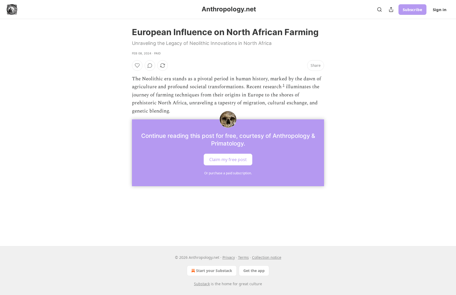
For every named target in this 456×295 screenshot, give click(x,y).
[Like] (137, 65)
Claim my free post (228, 159)
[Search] (379, 9)
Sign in (439, 9)
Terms (243, 257)
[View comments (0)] (150, 65)
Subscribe (412, 9)
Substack (202, 283)
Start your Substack (214, 270)
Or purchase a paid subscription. (228, 173)
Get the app (254, 270)
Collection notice (266, 257)
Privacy (228, 257)
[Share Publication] (391, 9)
